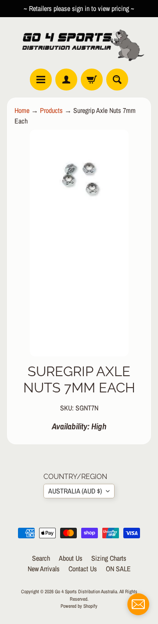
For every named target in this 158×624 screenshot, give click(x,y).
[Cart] (92, 80)
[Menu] (41, 80)
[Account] (66, 80)
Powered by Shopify (79, 605)
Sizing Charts (108, 558)
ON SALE (118, 568)
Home (21, 110)
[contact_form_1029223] (138, 604)
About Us (71, 558)
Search (41, 558)
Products (51, 110)
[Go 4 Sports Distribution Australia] (79, 43)
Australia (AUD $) (75, 491)
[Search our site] (117, 80)
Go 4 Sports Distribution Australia (86, 591)
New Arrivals (44, 568)
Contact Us (82, 568)
